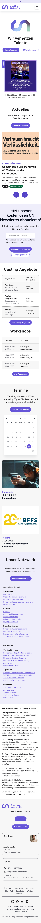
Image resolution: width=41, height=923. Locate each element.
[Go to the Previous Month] (6, 418)
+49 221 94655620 (14, 868)
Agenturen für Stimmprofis (13, 680)
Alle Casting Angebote (20, 322)
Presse (19, 893)
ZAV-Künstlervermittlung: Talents (16, 636)
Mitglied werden (29, 50)
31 (33, 451)
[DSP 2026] (20, 76)
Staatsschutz (9, 498)
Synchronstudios (10, 692)
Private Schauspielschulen (13, 599)
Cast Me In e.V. (28, 909)
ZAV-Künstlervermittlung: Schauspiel (17, 675)
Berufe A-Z (7, 594)
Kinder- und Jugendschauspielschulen (18, 602)
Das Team (19, 888)
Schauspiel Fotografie (12, 619)
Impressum (29, 907)
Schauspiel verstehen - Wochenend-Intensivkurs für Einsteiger (26, 365)
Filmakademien (9, 604)
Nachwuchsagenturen (11, 631)
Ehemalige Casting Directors (14, 658)
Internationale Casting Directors (16, 655)
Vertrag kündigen (14, 909)
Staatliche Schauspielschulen (14, 597)
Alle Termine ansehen (20, 409)
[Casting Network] (11, 7)
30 (33, 446)
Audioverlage (8, 690)
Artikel (5, 186)
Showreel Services (10, 617)
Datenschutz (18, 907)
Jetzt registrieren (20, 255)
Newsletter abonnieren (20, 249)
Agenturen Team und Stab (13, 678)
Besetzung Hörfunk (11, 665)
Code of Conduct (20, 912)
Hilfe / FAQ (9, 891)
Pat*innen (30, 888)
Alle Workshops (20, 374)
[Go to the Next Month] (34, 418)
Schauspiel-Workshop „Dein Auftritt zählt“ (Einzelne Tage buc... (27, 356)
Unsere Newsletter (20, 125)
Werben (30, 891)
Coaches (6, 612)
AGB (9, 907)
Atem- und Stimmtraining (13, 614)
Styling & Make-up (10, 622)
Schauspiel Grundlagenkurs (26, 348)
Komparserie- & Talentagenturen (16, 634)
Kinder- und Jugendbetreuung (15, 629)
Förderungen (8, 697)
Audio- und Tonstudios (12, 687)
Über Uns (7, 888)
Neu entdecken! (11, 50)
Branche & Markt (16, 186)
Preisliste (20, 891)
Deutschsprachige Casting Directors (17, 653)
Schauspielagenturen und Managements (19, 673)
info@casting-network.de (17, 871)
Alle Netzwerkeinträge (20, 578)
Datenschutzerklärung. (19, 242)
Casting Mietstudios (11, 695)
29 (29, 446)
